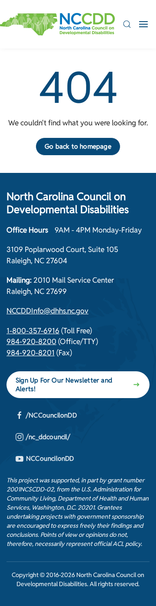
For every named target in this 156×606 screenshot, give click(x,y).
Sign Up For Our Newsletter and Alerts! (64, 384)
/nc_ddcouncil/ (48, 437)
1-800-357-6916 (32, 330)
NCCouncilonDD (50, 458)
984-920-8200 (31, 341)
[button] (127, 24)
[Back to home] (57, 24)
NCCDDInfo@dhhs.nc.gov (47, 311)
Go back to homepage (78, 146)
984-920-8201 (30, 352)
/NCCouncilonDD (51, 415)
